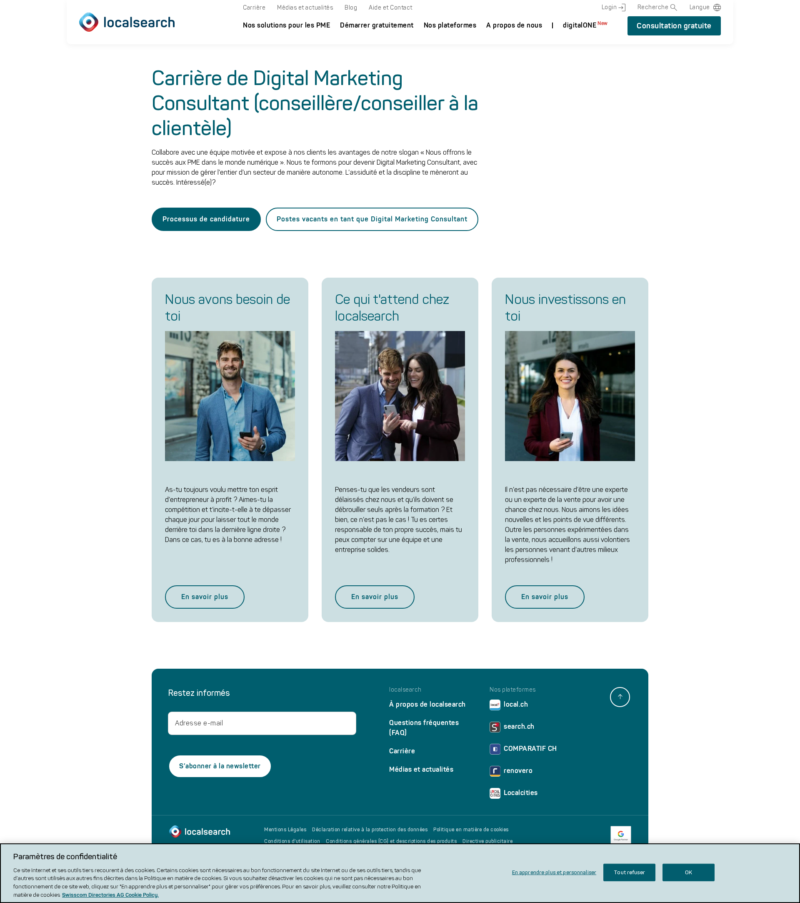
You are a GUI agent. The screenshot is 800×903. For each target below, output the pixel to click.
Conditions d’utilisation (292, 841)
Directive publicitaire (487, 841)
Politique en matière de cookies (471, 830)
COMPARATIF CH (530, 748)
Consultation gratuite (674, 25)
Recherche (653, 7)
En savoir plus (204, 597)
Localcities (521, 793)
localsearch (405, 690)
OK (688, 872)
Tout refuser (629, 872)
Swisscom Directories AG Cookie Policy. (110, 894)
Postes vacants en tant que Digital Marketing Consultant (372, 219)
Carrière (254, 7)
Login (609, 7)
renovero (518, 771)
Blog (351, 7)
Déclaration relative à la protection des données (370, 830)
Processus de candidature (206, 219)
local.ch (516, 704)
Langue (700, 7)
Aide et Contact (390, 7)
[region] (400, 873)
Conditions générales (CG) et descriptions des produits (391, 841)
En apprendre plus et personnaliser (554, 872)
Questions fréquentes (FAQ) (424, 728)
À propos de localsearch (427, 704)
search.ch (519, 726)
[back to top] (620, 697)
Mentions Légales (285, 830)
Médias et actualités (305, 7)
